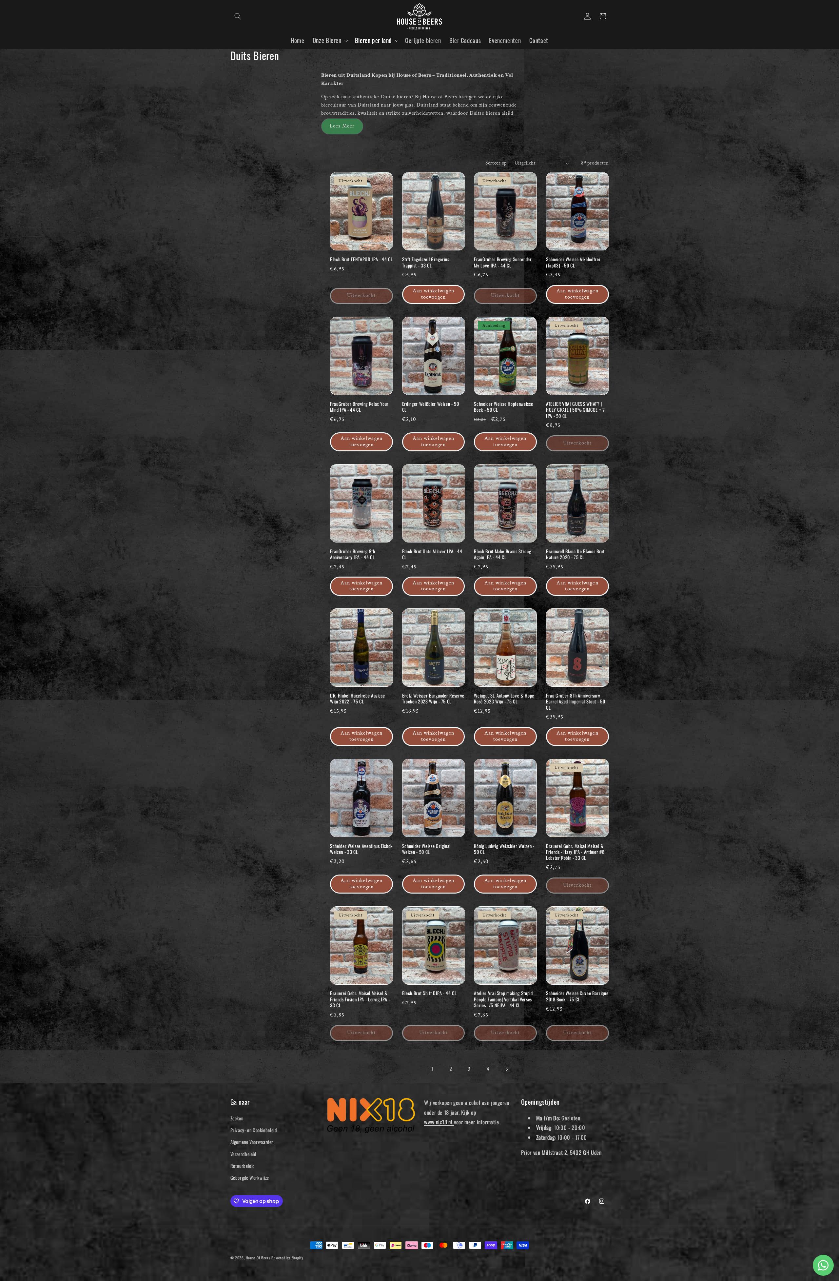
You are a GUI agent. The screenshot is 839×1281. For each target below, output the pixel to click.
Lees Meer (342, 126)
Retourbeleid (242, 1165)
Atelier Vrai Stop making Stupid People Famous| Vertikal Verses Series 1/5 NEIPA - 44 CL (503, 999)
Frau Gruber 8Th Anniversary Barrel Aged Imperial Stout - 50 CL (575, 702)
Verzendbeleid (243, 1153)
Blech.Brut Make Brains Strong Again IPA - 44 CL (502, 554)
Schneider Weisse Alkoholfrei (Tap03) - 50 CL (573, 262)
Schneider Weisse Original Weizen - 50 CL (426, 849)
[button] (237, 16)
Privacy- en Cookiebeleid (253, 1129)
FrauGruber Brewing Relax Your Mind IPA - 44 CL (359, 407)
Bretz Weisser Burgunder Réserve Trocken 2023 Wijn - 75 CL (433, 699)
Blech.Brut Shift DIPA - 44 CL (429, 993)
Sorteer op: (496, 163)
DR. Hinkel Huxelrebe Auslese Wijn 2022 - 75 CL (357, 699)
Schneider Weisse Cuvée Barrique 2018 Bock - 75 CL (577, 996)
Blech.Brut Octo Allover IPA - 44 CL (432, 554)
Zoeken (237, 1118)
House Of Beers (258, 1257)
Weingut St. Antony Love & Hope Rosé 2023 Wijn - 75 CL (504, 699)
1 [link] (432, 1069)
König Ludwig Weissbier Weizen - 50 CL (504, 849)
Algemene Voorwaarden (252, 1141)
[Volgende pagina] (506, 1069)
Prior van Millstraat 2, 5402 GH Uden (561, 1152)
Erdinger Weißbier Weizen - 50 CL (430, 407)
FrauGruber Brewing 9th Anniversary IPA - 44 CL (352, 554)
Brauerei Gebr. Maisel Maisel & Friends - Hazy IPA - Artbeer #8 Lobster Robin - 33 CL (575, 852)
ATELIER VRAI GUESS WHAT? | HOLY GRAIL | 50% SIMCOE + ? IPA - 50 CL (575, 410)
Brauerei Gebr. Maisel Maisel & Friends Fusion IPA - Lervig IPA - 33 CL (360, 999)
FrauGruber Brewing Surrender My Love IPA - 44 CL (503, 262)
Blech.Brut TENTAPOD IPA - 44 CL (361, 259)
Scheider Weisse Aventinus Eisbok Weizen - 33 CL (361, 849)
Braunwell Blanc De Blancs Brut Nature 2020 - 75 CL (575, 554)
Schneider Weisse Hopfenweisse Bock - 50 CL (503, 407)
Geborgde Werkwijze (249, 1177)
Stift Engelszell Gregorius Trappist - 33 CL (425, 262)
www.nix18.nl (439, 1122)
